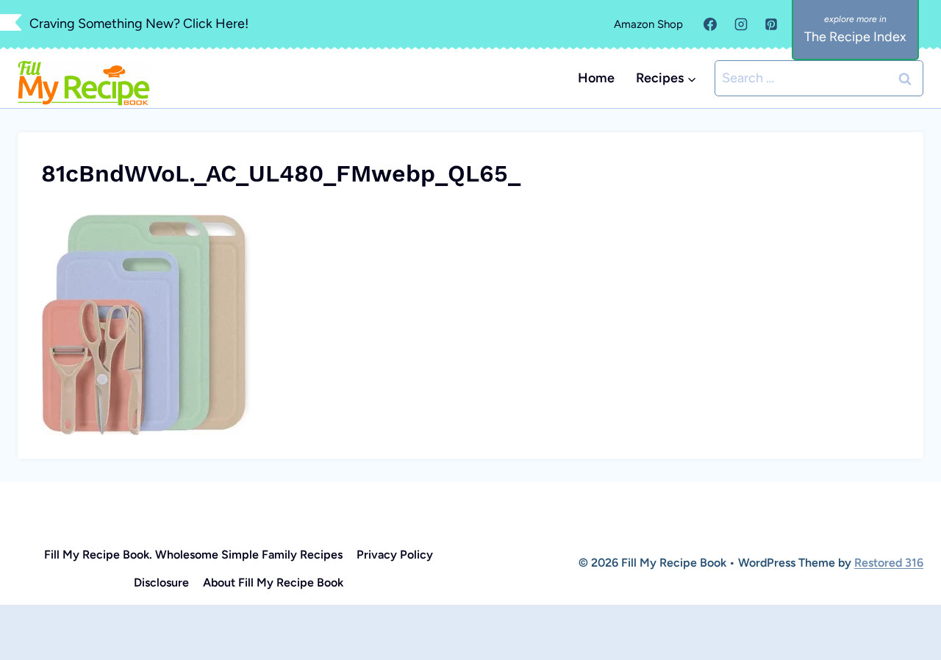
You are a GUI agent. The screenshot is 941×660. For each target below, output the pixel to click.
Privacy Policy (395, 555)
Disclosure (161, 582)
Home (596, 78)
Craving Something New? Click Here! (138, 23)
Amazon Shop (648, 24)
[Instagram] (741, 24)
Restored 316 (888, 563)
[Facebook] (710, 24)
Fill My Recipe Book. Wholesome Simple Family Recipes (193, 555)
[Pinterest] (771, 24)
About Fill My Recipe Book (273, 582)
